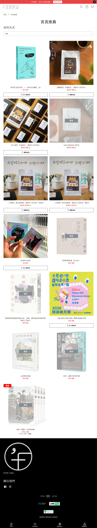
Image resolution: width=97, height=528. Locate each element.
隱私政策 (48, 517)
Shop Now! (57, 2)
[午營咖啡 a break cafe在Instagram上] (10, 488)
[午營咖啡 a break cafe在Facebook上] (5, 488)
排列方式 (9, 27)
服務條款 (42, 517)
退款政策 (54, 517)
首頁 (5, 14)
